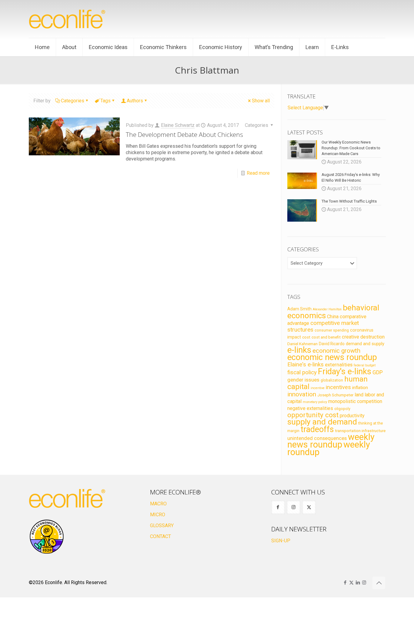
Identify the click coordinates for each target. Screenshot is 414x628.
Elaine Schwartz (178, 125)
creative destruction (363, 337)
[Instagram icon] (364, 582)
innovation (301, 394)
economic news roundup (332, 357)
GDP (377, 372)
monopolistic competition (355, 401)
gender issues (303, 380)
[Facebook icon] (345, 582)
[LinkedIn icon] (358, 582)
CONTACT (160, 536)
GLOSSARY (162, 525)
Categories (72, 101)
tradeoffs (317, 429)
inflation (360, 387)
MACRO (158, 504)
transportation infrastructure (360, 430)
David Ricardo (332, 343)
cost (306, 337)
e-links (299, 350)
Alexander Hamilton (327, 309)
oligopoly (342, 408)
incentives (338, 387)
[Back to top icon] (378, 583)
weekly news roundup (331, 441)
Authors (135, 101)
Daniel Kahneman (302, 344)
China (333, 316)
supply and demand (322, 421)
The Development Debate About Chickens (184, 134)
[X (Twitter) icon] (351, 582)
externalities (338, 365)
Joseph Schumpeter (335, 394)
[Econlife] (67, 19)
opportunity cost (313, 415)
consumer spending (332, 330)
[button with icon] (278, 507)
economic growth (336, 350)
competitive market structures (323, 326)
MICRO (157, 514)
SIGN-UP (280, 541)
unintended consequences (317, 438)
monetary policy (315, 402)
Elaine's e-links (305, 364)
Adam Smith (299, 308)
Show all (261, 101)
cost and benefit (326, 337)
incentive (318, 388)
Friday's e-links (344, 371)
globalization (332, 380)
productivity (352, 415)
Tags (105, 101)
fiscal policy (302, 372)
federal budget (365, 365)
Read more (258, 173)
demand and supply (365, 343)
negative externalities (310, 408)
